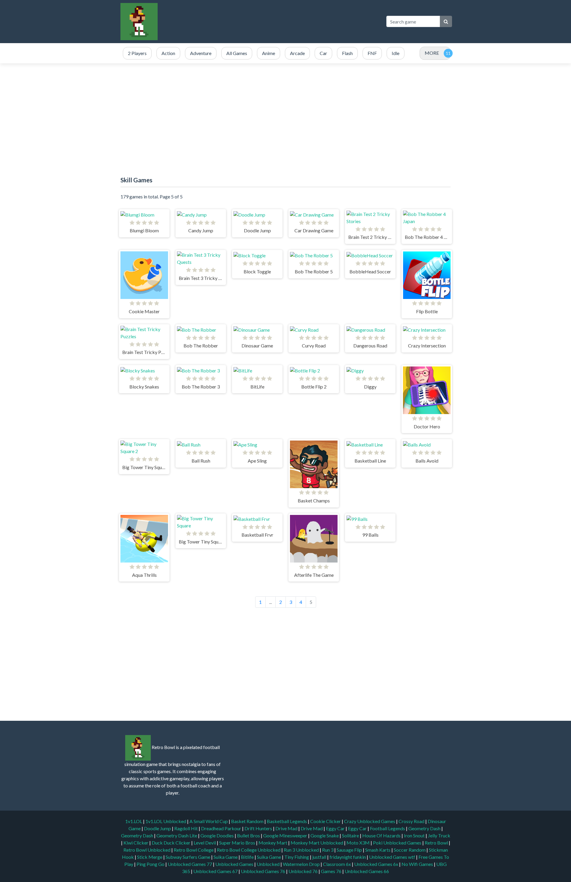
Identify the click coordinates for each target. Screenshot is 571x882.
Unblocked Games (234, 864)
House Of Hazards (381, 835)
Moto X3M (358, 842)
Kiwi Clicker (136, 842)
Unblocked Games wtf (392, 857)
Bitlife (248, 857)
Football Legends (388, 828)
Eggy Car (336, 828)
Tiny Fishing (297, 857)
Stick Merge (150, 857)
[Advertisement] (272, 21)
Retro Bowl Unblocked (147, 850)
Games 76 (331, 871)
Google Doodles (217, 835)
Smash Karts (378, 850)
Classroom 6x (337, 864)
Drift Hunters (258, 828)
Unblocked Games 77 (190, 864)
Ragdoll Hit (186, 828)
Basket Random (247, 821)
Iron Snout (415, 835)
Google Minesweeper (285, 835)
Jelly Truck (439, 835)
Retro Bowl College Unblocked (249, 850)
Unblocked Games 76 (263, 871)
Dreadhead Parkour (221, 828)
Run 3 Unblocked (302, 850)
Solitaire (351, 835)
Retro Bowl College (194, 850)
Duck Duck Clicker (171, 842)
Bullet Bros (249, 835)
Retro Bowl (437, 842)
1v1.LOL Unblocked (166, 821)
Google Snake (325, 835)
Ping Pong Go (151, 864)
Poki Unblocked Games (397, 842)
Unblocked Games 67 (215, 871)
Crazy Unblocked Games (370, 821)
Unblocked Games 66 (367, 871)
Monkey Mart (273, 842)
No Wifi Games (417, 864)
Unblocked (268, 864)
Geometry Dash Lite (177, 835)
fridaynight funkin (348, 857)
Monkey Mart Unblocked (317, 842)
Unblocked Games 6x (376, 864)
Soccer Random (410, 850)
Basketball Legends (287, 821)
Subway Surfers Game (188, 857)
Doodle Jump (158, 828)
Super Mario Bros (237, 842)
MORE (432, 53)
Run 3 (328, 850)
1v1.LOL (134, 821)
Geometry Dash (424, 828)
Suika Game (226, 857)
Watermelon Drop (302, 864)
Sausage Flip (350, 850)
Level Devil (205, 842)
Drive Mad (286, 828)
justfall (319, 857)
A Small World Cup (209, 821)
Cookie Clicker (326, 821)
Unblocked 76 (303, 871)
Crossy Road (412, 821)
